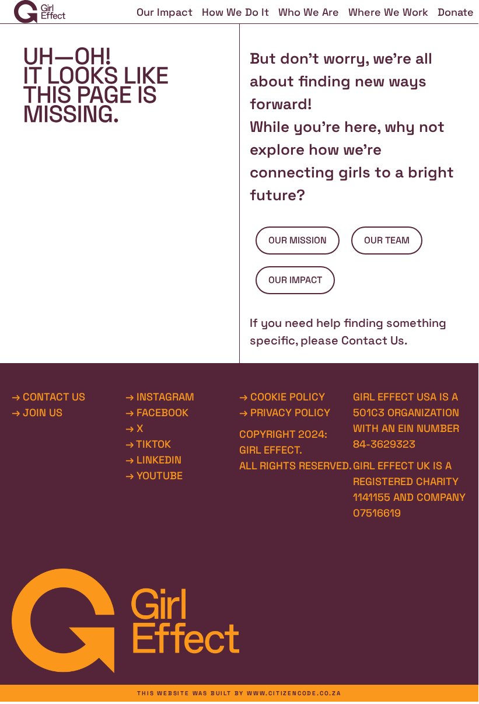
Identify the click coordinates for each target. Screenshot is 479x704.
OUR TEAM (387, 240)
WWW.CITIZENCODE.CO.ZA (294, 693)
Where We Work (388, 12)
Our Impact (165, 12)
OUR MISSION (297, 240)
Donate (456, 12)
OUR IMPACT (295, 280)
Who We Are (308, 12)
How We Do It (235, 12)
